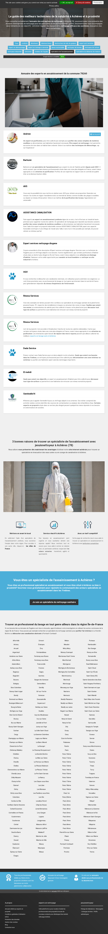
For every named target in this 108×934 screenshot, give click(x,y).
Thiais (92, 766)
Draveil (16, 840)
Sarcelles (92, 719)
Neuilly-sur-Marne (67, 703)
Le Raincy (41, 777)
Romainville (92, 656)
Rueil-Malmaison (92, 664)
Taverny (92, 762)
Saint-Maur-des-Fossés (92, 699)
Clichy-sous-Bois (16, 793)
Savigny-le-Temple (92, 727)
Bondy (16, 695)
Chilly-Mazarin (16, 777)
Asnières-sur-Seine (16, 656)
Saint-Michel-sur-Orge (92, 703)
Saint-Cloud (92, 668)
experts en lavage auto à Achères (43, 336)
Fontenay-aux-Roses (41, 656)
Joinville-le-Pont (41, 723)
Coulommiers (16, 816)
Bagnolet (16, 676)
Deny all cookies (83, 2)
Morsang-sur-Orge (66, 687)
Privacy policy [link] (54, 6)
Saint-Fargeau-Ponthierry (92, 683)
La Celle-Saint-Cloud (41, 730)
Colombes (16, 797)
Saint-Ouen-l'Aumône (92, 707)
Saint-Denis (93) (91, 676)
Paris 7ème (67, 820)
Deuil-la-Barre (16, 832)
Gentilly (41, 687)
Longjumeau (41, 820)
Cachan (16, 730)
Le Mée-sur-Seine (41, 758)
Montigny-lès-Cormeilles (66, 672)
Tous (16, 43)
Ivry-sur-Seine (41, 719)
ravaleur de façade (41, 52)
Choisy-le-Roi (16, 781)
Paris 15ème (66, 773)
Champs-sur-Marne (16, 742)
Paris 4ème (67, 809)
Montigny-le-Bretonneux (66, 668)
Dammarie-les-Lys (16, 828)
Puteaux (92, 640)
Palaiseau (66, 742)
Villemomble (92, 805)
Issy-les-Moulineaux (41, 715)
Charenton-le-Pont (16, 746)
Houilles (41, 711)
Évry (41, 648)
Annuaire (7, 909)
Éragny (16, 856)
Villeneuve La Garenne (92, 809)
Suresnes (92, 758)
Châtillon (16, 754)
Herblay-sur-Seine (41, 707)
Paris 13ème (66, 766)
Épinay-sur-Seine (16, 852)
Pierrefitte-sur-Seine (67, 832)
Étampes (41, 644)
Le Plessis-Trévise (41, 770)
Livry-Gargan (41, 813)
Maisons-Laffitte (41, 828)
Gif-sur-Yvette (41, 691)
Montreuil (66, 680)
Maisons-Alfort (41, 824)
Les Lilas (41, 785)
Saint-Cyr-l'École (92, 672)
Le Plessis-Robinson (41, 766)
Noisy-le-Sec (66, 723)
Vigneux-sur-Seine (92, 797)
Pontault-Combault (66, 844)
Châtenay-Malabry (16, 750)
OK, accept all (67, 2)
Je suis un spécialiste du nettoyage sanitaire (54, 602)
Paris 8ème (67, 824)
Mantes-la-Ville (41, 840)
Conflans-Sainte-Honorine (16, 805)
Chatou (16, 758)
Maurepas (41, 848)
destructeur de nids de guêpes (65, 43)
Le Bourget (41, 746)
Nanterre (67, 691)
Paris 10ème (66, 754)
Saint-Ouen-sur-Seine (92, 711)
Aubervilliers (16, 664)
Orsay (67, 730)
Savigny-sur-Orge (92, 730)
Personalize (98, 2)
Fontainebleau (41, 652)
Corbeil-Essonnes (16, 809)
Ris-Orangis (92, 648)
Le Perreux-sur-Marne (41, 762)
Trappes (92, 773)
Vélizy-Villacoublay (92, 789)
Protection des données (12, 919)
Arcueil (16, 648)
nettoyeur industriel (14, 52)
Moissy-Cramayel (67, 652)
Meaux (41, 852)
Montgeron (66, 664)
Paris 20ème (66, 797)
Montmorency (67, 676)
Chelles (16, 766)
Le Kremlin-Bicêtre (41, 754)
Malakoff (41, 832)
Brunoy (16, 719)
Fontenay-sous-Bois (41, 660)
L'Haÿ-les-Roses (41, 805)
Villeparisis (92, 820)
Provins (66, 852)
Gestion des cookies (11, 922)
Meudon (66, 644)
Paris (66, 750)
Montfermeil (66, 660)
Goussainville (41, 699)
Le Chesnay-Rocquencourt (41, 750)
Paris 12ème (66, 762)
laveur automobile (58, 47)
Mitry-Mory (66, 648)
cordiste (24, 43)
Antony (16, 644)
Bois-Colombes (16, 687)
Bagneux (16, 672)
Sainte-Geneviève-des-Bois (92, 680)
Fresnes (41, 668)
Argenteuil (16, 652)
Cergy (16, 734)
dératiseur (34, 43)
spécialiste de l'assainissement (62, 52)
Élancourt (16, 848)
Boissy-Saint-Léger (16, 691)
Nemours (67, 695)
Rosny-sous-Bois (92, 660)
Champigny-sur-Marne (16, 738)
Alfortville (16, 640)
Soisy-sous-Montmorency (92, 746)
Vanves (91, 785)
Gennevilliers (41, 683)
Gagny (41, 672)
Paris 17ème (66, 781)
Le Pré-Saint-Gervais (41, 773)
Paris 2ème (67, 801)
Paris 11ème (66, 758)
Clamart (16, 785)
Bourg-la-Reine (16, 707)
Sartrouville (92, 723)
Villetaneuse (92, 828)
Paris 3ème (67, 805)
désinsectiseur (46, 43)
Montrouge (66, 683)
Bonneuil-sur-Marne (16, 699)
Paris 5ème (67, 813)
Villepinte (92, 824)
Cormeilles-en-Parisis (16, 813)
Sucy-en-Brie (92, 754)
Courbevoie (16, 820)
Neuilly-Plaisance (66, 699)
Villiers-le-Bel (92, 832)
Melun (67, 640)
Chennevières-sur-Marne (16, 770)
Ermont (41, 640)
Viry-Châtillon (92, 844)
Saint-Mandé (92, 695)
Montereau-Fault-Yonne (67, 656)
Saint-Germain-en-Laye (92, 687)
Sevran (92, 738)
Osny (66, 734)
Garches (41, 676)
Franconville (41, 664)
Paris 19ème (66, 789)
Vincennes (92, 840)
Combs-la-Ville (16, 801)
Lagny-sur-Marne (41, 738)
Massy (41, 844)
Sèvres (92, 742)
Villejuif (92, 801)
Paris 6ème (67, 816)
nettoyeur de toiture (92, 47)
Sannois (92, 715)
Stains (92, 750)
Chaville (16, 762)
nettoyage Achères (44, 917)
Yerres (92, 852)
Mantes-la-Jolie (41, 836)
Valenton (92, 781)
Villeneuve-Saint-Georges (92, 816)
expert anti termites (86, 43)
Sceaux (91, 734)
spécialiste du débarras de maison (88, 52)
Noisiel (66, 715)
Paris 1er (67, 793)
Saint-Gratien (92, 691)
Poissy (66, 840)
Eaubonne (16, 844)
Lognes (41, 816)
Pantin (66, 746)
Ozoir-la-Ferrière (66, 738)
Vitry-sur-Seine (92, 848)
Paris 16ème (66, 777)
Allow (62, 56)
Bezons (16, 680)
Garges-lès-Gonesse (41, 680)
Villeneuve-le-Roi (92, 813)
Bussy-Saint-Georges (16, 727)
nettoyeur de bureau (75, 47)
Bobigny (16, 683)
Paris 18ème (66, 785)
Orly (66, 727)
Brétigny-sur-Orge (16, 711)
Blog (6, 925)
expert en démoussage (17, 47)
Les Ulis (41, 797)
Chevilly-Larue (16, 773)
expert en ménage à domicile (38, 47)
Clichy (16, 789)
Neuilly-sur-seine (66, 707)
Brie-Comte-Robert (16, 715)
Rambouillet (92, 644)
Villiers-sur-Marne (92, 836)
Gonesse (41, 695)
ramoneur (28, 52)
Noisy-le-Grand (67, 719)
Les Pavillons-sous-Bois (41, 793)
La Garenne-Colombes (41, 734)
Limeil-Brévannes (41, 809)
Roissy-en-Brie (92, 652)
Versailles (92, 793)
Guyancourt (41, 703)
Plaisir (67, 836)
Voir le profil (96, 134)
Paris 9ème (67, 828)
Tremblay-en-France (92, 777)
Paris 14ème (66, 770)
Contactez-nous (10, 927)
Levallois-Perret (41, 801)
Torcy (92, 770)
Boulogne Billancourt (16, 703)
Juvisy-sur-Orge (41, 727)
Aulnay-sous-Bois (16, 668)
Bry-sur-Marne (16, 723)
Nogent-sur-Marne (66, 711)
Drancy (16, 836)
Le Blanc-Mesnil (41, 742)
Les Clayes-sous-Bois (41, 781)
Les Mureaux (41, 789)
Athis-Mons (16, 660)
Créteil (16, 824)
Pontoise (67, 848)
